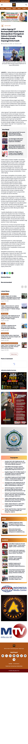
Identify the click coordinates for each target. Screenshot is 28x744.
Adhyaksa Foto (15, 670)
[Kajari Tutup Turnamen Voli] (24, 345)
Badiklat (25, 8)
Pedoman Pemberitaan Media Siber (14, 666)
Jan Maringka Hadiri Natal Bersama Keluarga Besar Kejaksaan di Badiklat (16, 140)
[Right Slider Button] (26, 8)
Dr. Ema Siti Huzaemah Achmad (9, 343)
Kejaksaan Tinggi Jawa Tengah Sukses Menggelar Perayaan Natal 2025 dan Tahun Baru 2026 (16, 153)
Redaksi (10, 663)
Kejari (19, 8)
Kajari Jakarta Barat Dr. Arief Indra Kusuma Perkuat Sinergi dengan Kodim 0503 (14, 505)
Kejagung (8, 8)
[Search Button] (26, 4)
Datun (3, 304)
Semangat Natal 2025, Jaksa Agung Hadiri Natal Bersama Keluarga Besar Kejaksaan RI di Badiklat (17, 147)
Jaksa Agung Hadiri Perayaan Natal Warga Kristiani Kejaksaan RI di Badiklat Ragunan (17, 134)
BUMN (3, 323)
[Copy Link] (12, 273)
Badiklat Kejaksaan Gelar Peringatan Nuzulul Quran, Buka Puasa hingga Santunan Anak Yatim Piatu (17, 524)
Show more (14, 354)
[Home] (2, 25)
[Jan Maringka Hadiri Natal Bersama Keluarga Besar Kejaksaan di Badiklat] (5, 141)
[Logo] (14, 646)
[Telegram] (7, 273)
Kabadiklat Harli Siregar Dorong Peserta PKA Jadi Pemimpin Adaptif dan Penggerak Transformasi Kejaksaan (16, 578)
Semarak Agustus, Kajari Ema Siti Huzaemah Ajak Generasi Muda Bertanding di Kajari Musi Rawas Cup (15, 489)
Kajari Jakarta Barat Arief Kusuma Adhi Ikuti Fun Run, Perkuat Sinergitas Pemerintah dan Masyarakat (15, 500)
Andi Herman (5, 333)
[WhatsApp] (10, 273)
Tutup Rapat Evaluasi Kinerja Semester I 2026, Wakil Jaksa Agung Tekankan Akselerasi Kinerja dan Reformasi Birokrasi (17, 571)
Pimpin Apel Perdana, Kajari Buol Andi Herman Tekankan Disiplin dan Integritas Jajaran (11, 337)
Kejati (14, 8)
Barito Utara (5, 294)
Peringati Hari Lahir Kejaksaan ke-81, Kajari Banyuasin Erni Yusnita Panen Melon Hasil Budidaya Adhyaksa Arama (15, 484)
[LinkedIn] (25, 655)
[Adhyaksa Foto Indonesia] (14, 5)
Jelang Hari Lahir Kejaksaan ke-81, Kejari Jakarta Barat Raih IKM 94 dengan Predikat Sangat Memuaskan (10, 317)
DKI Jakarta (5, 313)
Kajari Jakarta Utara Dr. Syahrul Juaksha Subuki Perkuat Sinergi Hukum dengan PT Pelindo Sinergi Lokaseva (10, 307)
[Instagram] (10, 655)
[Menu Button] (1, 4)
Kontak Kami (16, 663)
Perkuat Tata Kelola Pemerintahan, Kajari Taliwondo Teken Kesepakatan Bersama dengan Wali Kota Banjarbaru (15, 494)
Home (2, 8)
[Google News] (17, 655)
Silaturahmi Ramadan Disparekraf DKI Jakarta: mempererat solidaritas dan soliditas (16, 530)
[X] (5, 273)
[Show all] (25, 519)
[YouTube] (14, 655)
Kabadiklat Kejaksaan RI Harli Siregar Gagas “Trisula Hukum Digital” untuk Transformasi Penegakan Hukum (15, 479)
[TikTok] (21, 655)
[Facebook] (2, 273)
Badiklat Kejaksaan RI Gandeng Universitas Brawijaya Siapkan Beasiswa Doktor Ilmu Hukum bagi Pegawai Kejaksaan (17, 565)
